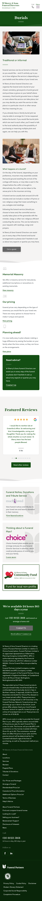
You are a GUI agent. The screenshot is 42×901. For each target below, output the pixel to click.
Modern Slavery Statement (13, 887)
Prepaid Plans (8, 768)
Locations (6, 757)
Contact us (11, 385)
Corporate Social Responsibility (15, 890)
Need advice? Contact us (21, 634)
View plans (7, 351)
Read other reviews (21, 465)
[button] (12, 458)
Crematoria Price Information (14, 791)
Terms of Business (9, 798)
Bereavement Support (11, 821)
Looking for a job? (9, 814)
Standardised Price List (11, 787)
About (5, 754)
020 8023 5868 (17, 618)
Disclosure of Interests (11, 824)
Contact (6, 775)
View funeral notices (14, 516)
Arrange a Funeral (9, 784)
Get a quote (11, 249)
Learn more (11, 557)
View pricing (7, 321)
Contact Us (21, 628)
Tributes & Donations (10, 771)
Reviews (6, 764)
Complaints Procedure (11, 894)
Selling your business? (11, 817)
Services (6, 761)
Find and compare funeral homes (15, 810)
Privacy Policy (8, 883)
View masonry (8, 290)
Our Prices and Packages (12, 780)
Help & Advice (8, 801)
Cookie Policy (21, 883)
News (5, 827)
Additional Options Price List (13, 794)
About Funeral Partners (11, 807)
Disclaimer (32, 883)
